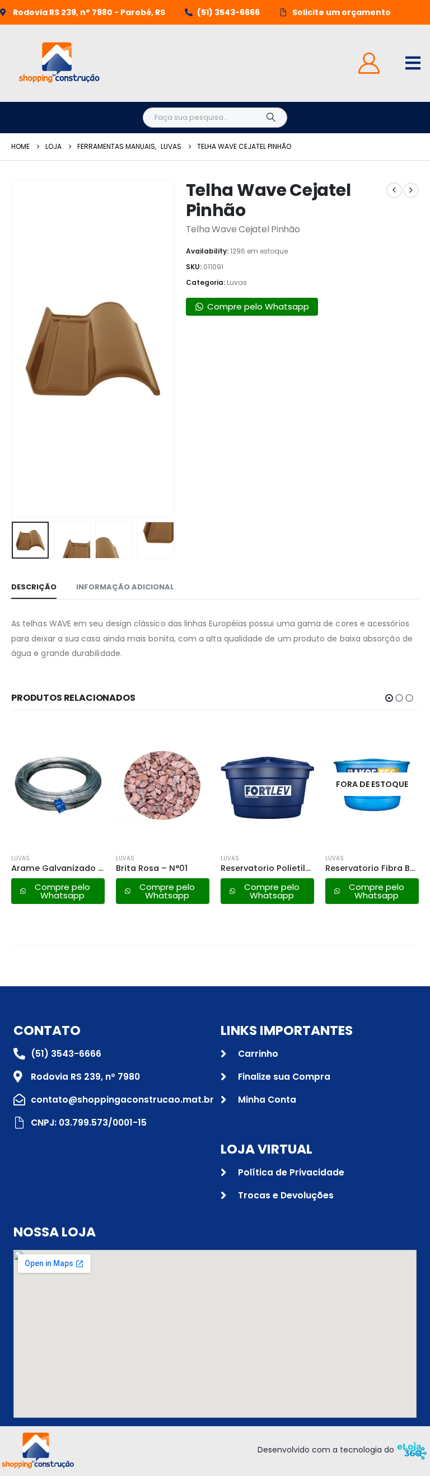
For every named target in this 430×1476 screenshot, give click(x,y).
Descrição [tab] (34, 587)
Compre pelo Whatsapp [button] (258, 306)
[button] (25, 348)
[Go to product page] (58, 784)
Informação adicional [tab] (125, 587)
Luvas (237, 282)
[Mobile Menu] (413, 63)
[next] (411, 190)
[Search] (271, 117)
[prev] (394, 190)
